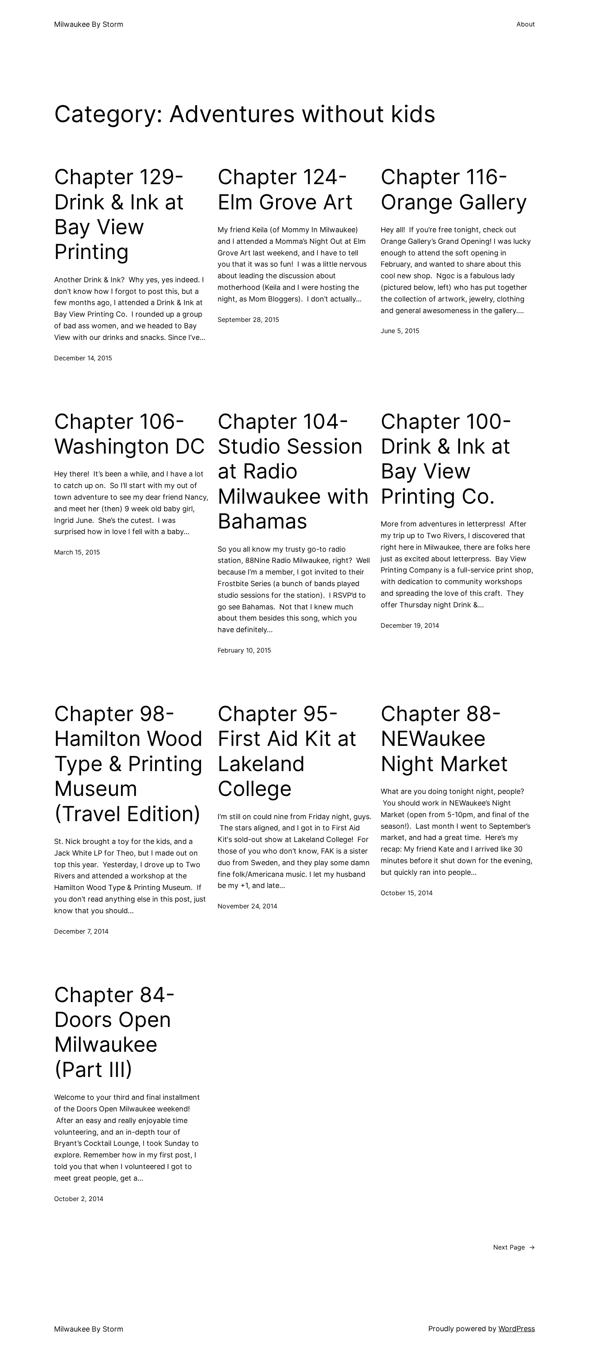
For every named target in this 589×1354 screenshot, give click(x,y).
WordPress (516, 1328)
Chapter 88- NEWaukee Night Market (444, 738)
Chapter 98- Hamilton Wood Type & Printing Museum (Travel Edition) (128, 763)
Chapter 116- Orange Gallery (454, 189)
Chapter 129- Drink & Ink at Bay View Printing (119, 214)
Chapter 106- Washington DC (129, 434)
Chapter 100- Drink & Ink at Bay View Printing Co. (446, 459)
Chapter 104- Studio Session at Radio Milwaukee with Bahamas (293, 471)
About (525, 24)
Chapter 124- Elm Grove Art (285, 189)
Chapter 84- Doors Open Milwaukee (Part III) (114, 1032)
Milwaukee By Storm (88, 24)
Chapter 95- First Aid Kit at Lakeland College (287, 751)
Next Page (514, 1247)
